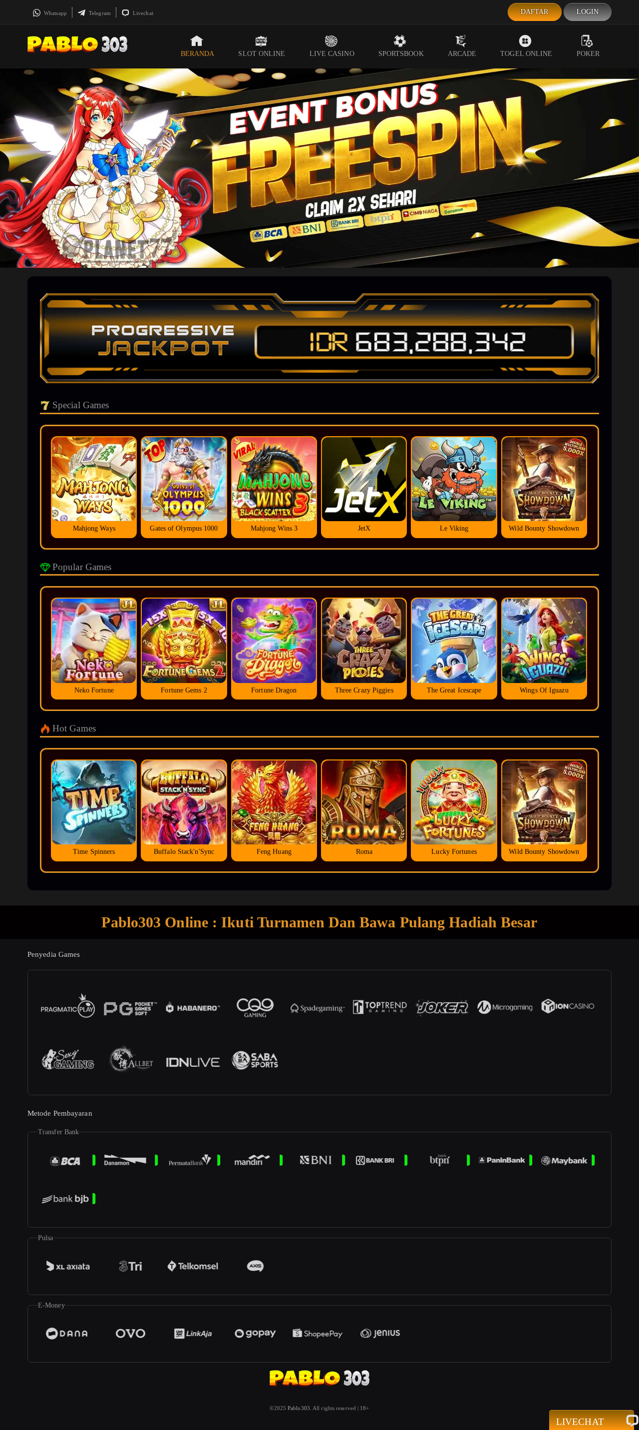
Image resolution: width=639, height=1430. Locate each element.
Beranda (198, 53)
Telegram (99, 13)
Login (588, 11)
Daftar (535, 11)
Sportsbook (401, 53)
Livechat (142, 13)
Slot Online (261, 53)
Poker (588, 53)
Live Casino (332, 53)
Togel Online (526, 53)
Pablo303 (299, 1408)
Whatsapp (54, 13)
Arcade (462, 53)
